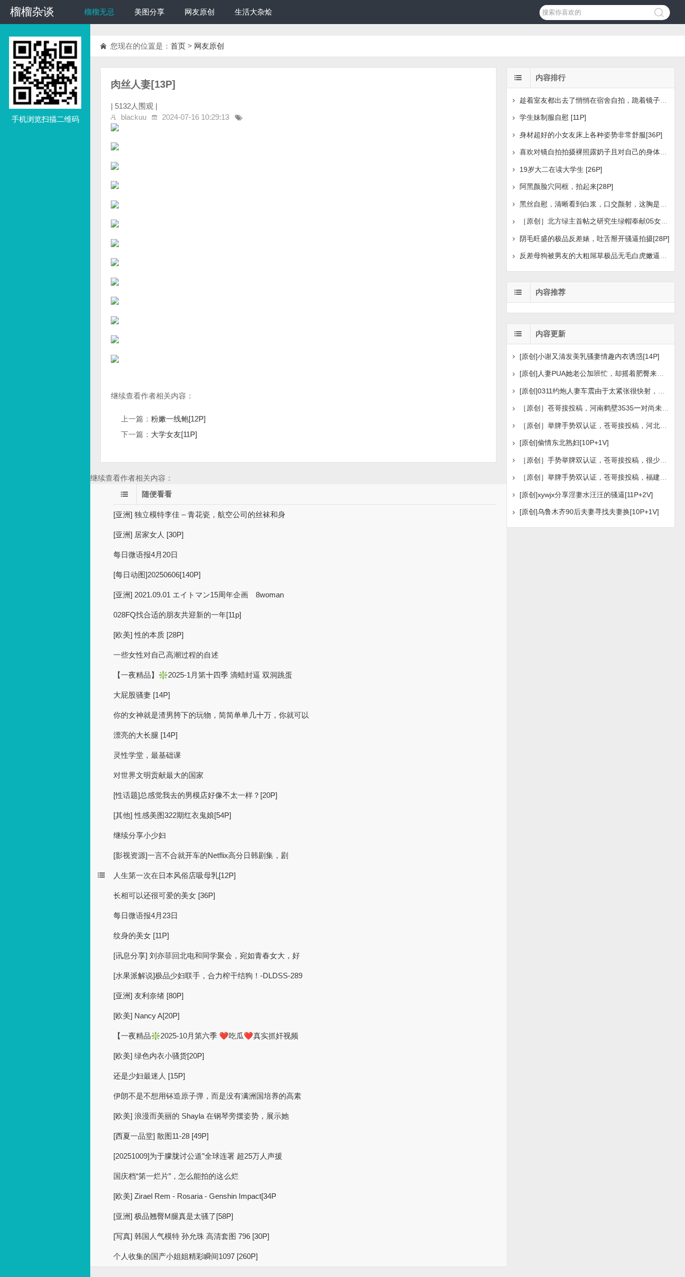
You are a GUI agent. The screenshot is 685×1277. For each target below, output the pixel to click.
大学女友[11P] (174, 434)
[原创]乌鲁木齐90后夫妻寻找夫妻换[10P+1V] (589, 512)
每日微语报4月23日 (145, 915)
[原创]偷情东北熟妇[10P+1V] (564, 443)
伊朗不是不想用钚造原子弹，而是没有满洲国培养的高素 (207, 1096)
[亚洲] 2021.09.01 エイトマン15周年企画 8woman (202, 594)
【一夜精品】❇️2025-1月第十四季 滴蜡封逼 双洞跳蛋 (202, 675)
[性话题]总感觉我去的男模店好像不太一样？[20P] (195, 795)
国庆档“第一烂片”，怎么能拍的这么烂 (176, 1176)
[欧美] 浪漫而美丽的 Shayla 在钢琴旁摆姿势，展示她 (201, 1116)
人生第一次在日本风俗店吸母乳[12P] (174, 875)
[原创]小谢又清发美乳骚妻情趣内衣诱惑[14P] (589, 356)
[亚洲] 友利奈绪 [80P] (148, 995)
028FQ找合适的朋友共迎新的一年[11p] (177, 614)
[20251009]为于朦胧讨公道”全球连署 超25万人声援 (197, 1156)
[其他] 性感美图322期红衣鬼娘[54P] (172, 815)
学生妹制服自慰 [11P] (553, 117)
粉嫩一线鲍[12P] (178, 418)
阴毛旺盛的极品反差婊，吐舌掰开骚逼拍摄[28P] (594, 239)
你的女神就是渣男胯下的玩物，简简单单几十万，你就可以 (211, 715)
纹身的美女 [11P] (141, 935)
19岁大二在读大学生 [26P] (561, 169)
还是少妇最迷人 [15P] (149, 1076)
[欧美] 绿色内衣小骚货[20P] (158, 1055)
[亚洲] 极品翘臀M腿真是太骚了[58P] (173, 1216)
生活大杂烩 (253, 12)
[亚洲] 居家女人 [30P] (148, 534)
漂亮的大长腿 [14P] (145, 735)
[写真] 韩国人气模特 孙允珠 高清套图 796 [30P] (191, 1236)
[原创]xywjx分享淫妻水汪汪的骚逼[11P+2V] (586, 495)
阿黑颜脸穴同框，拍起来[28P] (566, 186)
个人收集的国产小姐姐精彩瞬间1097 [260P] (185, 1256)
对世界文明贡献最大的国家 (158, 775)
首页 (178, 46)
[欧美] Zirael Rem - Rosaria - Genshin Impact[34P (194, 1196)
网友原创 (200, 12)
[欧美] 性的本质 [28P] (148, 634)
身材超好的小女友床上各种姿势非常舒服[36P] (591, 135)
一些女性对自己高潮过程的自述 (166, 655)
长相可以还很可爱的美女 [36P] (164, 895)
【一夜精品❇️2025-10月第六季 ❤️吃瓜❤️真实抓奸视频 (205, 1035)
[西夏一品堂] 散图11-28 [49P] (161, 1136)
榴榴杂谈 (32, 12)
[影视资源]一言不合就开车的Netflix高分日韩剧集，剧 (200, 855)
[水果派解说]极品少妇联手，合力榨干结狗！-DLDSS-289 (207, 975)
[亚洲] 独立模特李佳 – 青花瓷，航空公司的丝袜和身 (199, 514)
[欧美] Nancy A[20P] (146, 1015)
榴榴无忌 (99, 12)
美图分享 (149, 12)
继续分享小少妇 (139, 835)
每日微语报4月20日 (145, 554)
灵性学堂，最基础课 (147, 755)
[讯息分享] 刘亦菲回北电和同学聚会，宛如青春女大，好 (206, 955)
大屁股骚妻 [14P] (141, 695)
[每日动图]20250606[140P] (157, 574)
